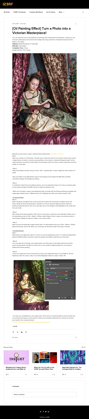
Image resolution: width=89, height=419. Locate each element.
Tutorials (15, 326)
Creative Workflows (36, 12)
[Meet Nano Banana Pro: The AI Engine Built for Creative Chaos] (72, 357)
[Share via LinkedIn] (22, 332)
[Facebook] (43, 412)
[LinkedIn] (48, 412)
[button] (83, 12)
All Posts (7, 12)
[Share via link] (26, 332)
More (60, 12)
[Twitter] (46, 412)
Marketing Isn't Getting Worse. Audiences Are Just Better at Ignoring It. (16, 368)
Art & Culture (50, 12)
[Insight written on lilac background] (16, 357)
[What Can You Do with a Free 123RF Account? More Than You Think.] (44, 357)
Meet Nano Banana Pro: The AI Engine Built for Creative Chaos (71, 368)
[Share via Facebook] (13, 332)
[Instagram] (40, 412)
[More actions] (76, 24)
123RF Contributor (19, 12)
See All (83, 347)
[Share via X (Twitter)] (17, 332)
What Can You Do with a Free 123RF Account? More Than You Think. (44, 368)
